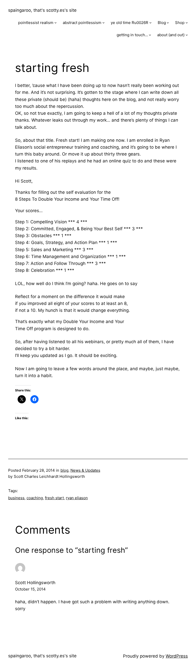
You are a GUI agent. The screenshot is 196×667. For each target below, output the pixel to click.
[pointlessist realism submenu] (55, 22)
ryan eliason (77, 497)
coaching (35, 497)
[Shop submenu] (187, 22)
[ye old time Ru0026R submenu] (150, 22)
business (16, 497)
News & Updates (85, 470)
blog (64, 470)
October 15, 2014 (30, 589)
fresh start (54, 497)
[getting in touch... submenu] (150, 35)
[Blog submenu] (168, 22)
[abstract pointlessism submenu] (103, 22)
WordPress (177, 656)
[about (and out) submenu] (187, 35)
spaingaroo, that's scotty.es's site (42, 10)
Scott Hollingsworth (35, 582)
